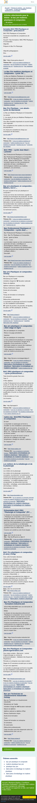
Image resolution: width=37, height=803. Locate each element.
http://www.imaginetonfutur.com (17, 217)
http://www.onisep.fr (13, 314)
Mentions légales (15, 782)
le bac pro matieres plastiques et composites (16, 499)
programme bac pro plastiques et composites (21, 221)
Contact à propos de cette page (14, 786)
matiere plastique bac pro (17, 143)
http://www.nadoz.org (14, 448)
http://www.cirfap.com (14, 590)
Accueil (4, 782)
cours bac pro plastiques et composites (20, 409)
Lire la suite (7, 56)
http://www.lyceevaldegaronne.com (19, 97)
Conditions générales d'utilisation (15, 783)
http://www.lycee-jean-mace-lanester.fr (20, 174)
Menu (32, 2)
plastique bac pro (18, 66)
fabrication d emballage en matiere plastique (18, 367)
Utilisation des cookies (26, 784)
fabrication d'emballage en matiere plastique (17, 454)
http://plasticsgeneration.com (16, 678)
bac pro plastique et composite (19, 64)
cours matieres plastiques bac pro (12, 413)
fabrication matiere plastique (21, 599)
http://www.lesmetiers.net (15, 495)
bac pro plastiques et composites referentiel (23, 497)
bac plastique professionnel (26, 411)
